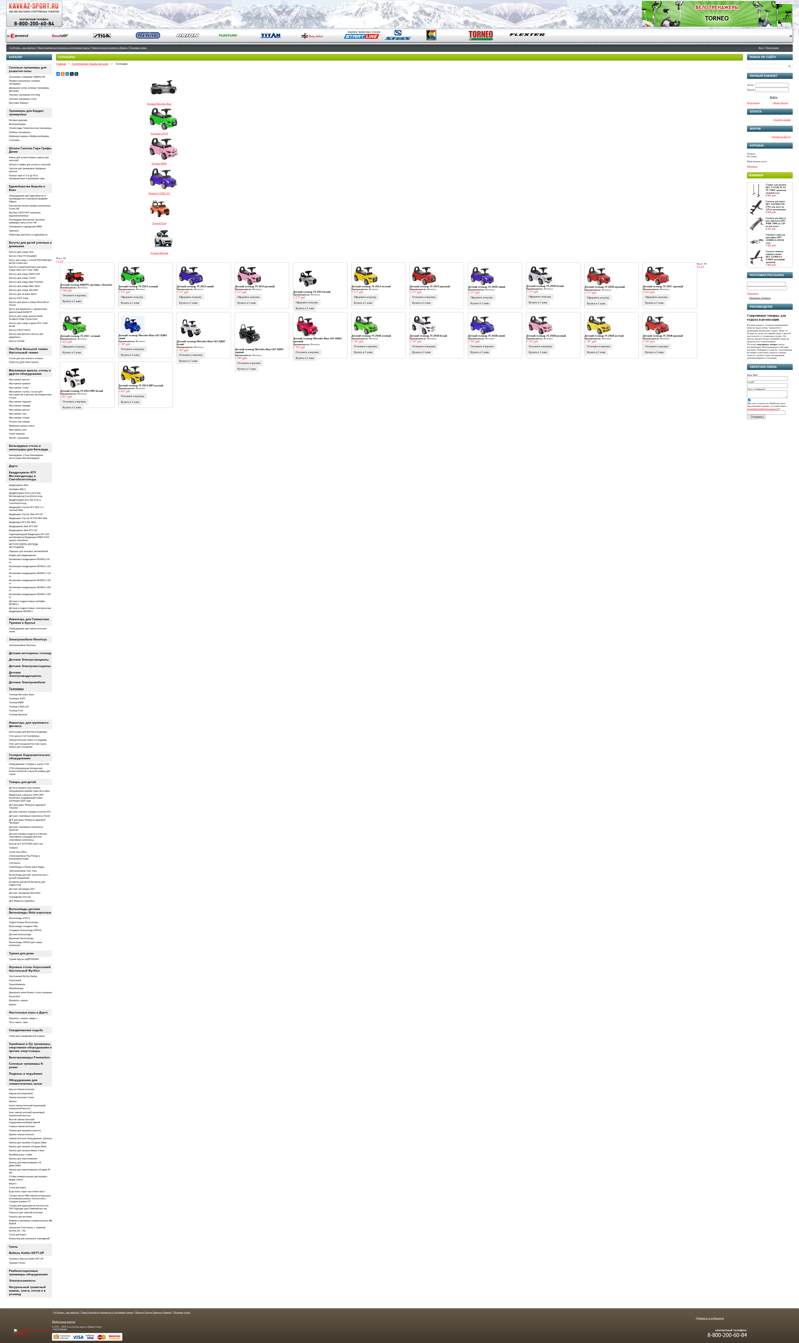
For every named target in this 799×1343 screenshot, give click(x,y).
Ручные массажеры (19, 421)
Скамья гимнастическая (22, 1126)
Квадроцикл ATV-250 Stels (22, 522)
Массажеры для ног (19, 409)
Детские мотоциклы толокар (30, 653)
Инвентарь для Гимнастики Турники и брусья (29, 620)
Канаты (13, 1101)
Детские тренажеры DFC (22, 889)
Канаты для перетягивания (23, 1158)
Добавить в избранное (710, 1318)
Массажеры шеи (17, 429)
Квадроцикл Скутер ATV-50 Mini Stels (28, 518)
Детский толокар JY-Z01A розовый (255, 286)
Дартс (13, 466)
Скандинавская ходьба (26, 1030)
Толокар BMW (159, 163)
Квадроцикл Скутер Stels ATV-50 (26, 514)
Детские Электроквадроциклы (25, 674)
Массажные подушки (20, 401)
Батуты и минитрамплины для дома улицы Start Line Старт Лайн (28, 268)
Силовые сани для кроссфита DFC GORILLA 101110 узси (775, 238)
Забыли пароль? (780, 103)
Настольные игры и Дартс (28, 1012)
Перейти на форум (781, 137)
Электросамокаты (22, 1280)
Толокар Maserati (159, 253)
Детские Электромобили (27, 682)
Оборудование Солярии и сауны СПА (29, 764)
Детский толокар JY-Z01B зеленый (371, 335)
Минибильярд (16, 988)
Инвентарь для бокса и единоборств (28, 234)
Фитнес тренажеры (19, 438)
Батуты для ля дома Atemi (22, 294)
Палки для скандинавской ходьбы (27, 1036)
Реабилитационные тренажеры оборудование (28, 1272)
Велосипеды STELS (19, 918)
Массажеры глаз (17, 413)
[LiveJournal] (76, 74)
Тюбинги (13, 847)
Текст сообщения (756, 389)
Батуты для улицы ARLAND (23, 290)
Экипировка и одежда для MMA (25, 226)
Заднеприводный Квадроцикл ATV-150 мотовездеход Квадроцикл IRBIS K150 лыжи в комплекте (29, 537)
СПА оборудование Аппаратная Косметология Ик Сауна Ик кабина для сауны (29, 771)
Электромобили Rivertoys (28, 639)
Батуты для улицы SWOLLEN (24, 274)
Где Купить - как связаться (22, 47)
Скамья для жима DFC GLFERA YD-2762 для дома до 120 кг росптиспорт (776, 205)
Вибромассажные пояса (22, 425)
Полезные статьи (138, 47)
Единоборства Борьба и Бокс (27, 188)
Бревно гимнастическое (21, 1134)
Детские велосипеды (20, 934)
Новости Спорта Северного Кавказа (110, 47)
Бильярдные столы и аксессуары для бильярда (28, 447)
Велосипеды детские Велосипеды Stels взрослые (30, 910)
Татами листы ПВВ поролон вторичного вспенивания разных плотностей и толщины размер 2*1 (30, 1198)
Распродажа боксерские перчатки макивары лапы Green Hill (27, 221)
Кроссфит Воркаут (19, 103)
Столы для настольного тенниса (26, 358)
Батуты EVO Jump (18, 298)
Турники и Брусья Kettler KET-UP (26, 1258)
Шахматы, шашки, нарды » (23, 1018)
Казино (12, 1004)
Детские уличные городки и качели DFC (30, 811)
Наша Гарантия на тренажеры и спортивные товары (63, 47)
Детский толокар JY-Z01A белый (311, 291)
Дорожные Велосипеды (21, 938)
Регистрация (772, 47)
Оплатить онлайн (782, 119)
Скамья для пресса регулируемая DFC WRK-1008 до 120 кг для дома (776, 222)
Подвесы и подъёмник (25, 1073)
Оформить (752, 166)
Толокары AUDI (159, 133)
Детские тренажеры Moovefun (24, 893)
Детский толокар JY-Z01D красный (604, 286)
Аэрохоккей (15, 980)
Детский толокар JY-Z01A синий (195, 286)
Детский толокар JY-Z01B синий (486, 335)
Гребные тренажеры (19, 132)
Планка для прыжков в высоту (25, 1130)
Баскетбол (14, 996)
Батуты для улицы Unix (21, 252)
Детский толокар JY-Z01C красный (663, 286)
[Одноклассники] (63, 74)
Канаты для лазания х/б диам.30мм (27, 1142)
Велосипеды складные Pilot (23, 926)
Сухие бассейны (18, 852)
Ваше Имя (752, 375)
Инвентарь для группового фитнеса (29, 724)
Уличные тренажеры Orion (23, 99)
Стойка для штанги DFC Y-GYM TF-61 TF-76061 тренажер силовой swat (776, 188)
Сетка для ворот (17, 1187)
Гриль (13, 1246)
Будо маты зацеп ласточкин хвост (27, 1191)
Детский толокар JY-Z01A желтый (371, 286)
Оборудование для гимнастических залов (25, 1081)
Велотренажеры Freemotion (29, 1057)
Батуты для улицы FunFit (22, 278)
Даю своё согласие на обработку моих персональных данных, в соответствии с (767, 406)
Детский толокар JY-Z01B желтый (604, 335)
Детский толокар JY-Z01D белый (545, 286)
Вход (761, 47)
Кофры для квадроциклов (22, 555)
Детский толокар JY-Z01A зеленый (138, 286)
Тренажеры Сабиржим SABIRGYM (27, 77)
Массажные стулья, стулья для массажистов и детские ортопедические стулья (30, 394)
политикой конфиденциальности (763, 409)
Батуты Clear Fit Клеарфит (23, 256)
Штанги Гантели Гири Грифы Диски (30, 150)
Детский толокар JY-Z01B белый (428, 335)
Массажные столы (19, 387)
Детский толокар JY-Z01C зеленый (80, 336)
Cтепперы (14, 140)
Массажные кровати (19, 383)
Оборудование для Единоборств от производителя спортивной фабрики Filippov (28, 198)
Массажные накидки (19, 405)
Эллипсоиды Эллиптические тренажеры (30, 128)
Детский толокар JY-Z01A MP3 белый (81, 391)
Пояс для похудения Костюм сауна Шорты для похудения (27, 745)
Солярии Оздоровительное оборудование (29, 756)
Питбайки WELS (17, 489)
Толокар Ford (159, 223)
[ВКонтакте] (58, 74)
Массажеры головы (19, 417)
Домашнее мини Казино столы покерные (30, 992)
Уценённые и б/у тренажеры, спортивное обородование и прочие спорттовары (30, 1047)
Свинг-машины (17, 433)
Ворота (12, 1183)
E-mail (751, 382)
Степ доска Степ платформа (24, 736)
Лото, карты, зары (18, 1022)
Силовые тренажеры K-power (26, 1065)
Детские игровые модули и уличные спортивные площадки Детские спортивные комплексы (28, 837)
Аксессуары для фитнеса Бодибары (28, 732)
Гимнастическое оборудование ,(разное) (30, 1138)
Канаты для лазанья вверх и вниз (26, 1150)
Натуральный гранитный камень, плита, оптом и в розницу (27, 1290)
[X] (72, 74)
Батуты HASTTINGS (19, 330)
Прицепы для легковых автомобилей (28, 551)
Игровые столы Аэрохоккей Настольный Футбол (30, 968)
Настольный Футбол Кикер (23, 976)
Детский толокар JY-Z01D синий (486, 286)
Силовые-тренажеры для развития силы (27, 69)
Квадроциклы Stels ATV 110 (23, 530)
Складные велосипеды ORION (25, 930)
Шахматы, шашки (18, 1000)
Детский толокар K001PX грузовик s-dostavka (86, 284)
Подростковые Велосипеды (23, 922)
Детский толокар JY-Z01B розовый (546, 335)
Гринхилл (14, 230)
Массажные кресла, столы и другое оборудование (30, 372)
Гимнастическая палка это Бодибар (28, 740)
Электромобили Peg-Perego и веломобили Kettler (24, 857)
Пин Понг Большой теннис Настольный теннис (28, 350)
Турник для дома (21, 953)
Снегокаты (14, 863)
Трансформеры (17, 984)
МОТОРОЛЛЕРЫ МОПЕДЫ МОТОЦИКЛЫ (23, 545)
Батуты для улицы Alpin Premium (26, 282)
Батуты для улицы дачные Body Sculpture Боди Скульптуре (26, 317)
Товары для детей (22, 782)
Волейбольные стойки (20, 1154)
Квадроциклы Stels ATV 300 (23, 526)
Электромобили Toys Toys (23, 871)
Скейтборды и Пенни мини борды (26, 867)
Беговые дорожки (18, 120)
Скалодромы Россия (20, 897)
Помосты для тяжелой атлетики (25, 1212)
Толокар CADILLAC (159, 193)
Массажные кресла (19, 379)
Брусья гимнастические (21, 1089)
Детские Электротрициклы (29, 659)
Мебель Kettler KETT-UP (26, 1253)
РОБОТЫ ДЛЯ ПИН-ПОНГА (23, 362)
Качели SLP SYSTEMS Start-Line (26, 844)
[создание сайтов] (24, 1330)
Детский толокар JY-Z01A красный (430, 286)
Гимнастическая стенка (21, 1097)
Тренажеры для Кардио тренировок (26, 112)
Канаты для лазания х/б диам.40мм (27, 1146)
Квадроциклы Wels (19, 485)
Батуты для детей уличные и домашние (30, 244)
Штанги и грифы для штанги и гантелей (29, 164)
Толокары (16, 688)
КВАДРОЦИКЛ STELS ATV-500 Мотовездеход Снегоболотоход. (26, 494)
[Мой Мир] (67, 74)
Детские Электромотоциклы (30, 666)
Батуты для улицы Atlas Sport (24, 286)
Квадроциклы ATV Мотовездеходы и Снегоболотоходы (22, 476)
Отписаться (752, 293)
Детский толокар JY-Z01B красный (663, 335)
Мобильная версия (63, 1321)
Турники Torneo (17, 1263)
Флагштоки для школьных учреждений (29, 1238)
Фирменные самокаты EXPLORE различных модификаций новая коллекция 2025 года (26, 798)
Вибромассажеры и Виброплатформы (29, 136)
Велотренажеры (17, 124)
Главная (61, 63)
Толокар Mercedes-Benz (159, 103)
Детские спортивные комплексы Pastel (29, 816)
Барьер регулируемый (21, 1093)
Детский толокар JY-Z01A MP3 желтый (140, 385)
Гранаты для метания (20, 1216)
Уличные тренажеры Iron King (24, 94)
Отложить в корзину (74, 295)
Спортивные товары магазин (90, 63)
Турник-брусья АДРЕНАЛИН (24, 959)
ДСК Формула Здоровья (21, 901)
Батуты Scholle (17, 341)
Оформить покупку (132, 297)
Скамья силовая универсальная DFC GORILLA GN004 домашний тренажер (775, 257)
